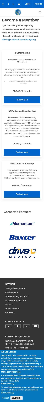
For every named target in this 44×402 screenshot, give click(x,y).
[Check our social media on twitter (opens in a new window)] (4, 4)
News (8, 305)
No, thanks (16, 398)
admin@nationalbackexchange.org (19, 39)
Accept (5, 398)
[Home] (18, 12)
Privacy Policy (7, 392)
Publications (11, 309)
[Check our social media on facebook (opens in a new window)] (9, 4)
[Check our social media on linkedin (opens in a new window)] (14, 4)
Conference (10, 293)
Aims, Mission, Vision (15, 289)
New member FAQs (14, 300)
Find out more (22, 100)
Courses (9, 313)
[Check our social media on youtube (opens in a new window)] (19, 4)
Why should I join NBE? (16, 296)
